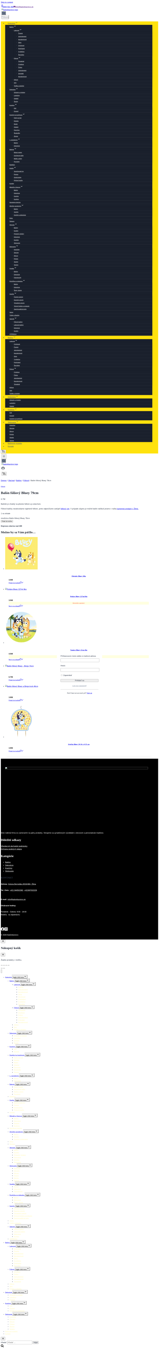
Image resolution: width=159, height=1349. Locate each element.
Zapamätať (67, 675)
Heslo (63, 666)
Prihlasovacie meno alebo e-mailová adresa (78, 656)
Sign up (89, 693)
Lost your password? (79, 686)
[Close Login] (3, 941)
